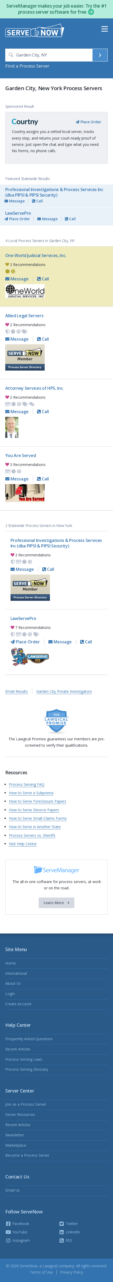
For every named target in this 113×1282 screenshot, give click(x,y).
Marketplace (15, 1145)
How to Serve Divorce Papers (34, 809)
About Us (13, 983)
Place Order (90, 121)
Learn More (54, 902)
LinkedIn (72, 1231)
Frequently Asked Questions (29, 1038)
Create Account (18, 1003)
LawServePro (18, 213)
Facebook (20, 1223)
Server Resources (20, 1114)
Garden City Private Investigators (64, 691)
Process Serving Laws (23, 1059)
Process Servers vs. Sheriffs (32, 835)
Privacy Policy (71, 1272)
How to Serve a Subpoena (31, 792)
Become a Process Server (27, 1155)
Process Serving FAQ (26, 784)
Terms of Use (41, 1272)
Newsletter (14, 1134)
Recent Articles (17, 1049)
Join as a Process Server (25, 1104)
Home (10, 963)
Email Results (16, 691)
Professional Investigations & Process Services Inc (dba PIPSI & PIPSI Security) (54, 192)
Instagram (20, 1240)
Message (16, 200)
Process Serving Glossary (26, 1069)
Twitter (71, 1223)
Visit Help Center (23, 843)
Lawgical (50, 1265)
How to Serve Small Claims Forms (38, 818)
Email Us (12, 1190)
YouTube (19, 1231)
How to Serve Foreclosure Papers (37, 801)
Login (10, 993)
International (16, 973)
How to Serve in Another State (35, 826)
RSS (68, 1240)
